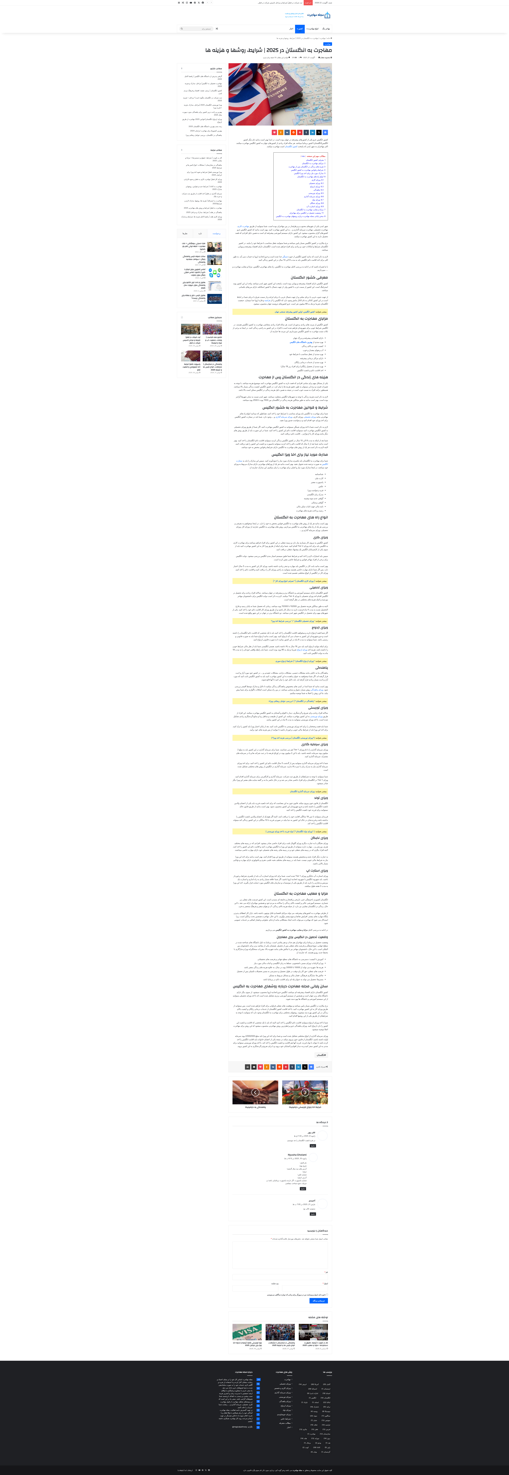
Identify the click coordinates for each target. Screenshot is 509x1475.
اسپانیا (326, 1393)
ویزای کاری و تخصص (282, 1388)
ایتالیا (326, 1402)
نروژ (327, 1438)
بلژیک (304, 1402)
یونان (314, 1452)
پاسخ (313, 1146)
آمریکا (315, 1384)
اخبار (291, 29)
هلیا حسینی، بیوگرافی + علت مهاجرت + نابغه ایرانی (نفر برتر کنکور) (193, 246)
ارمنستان (325, 1389)
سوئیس (326, 1420)
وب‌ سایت (274, 1283)
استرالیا (312, 1389)
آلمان (326, 1384)
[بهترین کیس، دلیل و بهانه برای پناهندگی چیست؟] (214, 299)
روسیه (314, 1411)
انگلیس (312, 1398)
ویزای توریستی (316, 716)
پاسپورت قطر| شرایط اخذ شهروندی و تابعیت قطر (191, 367)
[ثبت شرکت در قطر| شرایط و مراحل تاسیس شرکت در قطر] (190, 329)
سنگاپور (326, 1416)
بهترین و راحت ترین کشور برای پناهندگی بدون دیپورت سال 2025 (194, 285)
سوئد (313, 1416)
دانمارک (314, 1407)
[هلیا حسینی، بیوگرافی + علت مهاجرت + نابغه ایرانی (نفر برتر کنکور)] (214, 247)
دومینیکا (326, 1411)
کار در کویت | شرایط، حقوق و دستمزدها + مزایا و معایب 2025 (315, 1344)
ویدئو (318, 1443)
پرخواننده (216, 233)
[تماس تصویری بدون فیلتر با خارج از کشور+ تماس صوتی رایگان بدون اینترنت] (214, 273)
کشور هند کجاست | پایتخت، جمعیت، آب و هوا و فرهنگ (213, 340)
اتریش (302, 1384)
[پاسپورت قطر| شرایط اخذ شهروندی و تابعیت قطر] (190, 356)
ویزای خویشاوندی (284, 1414)
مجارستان (325, 1434)
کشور (300, 29)
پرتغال (307, 1443)
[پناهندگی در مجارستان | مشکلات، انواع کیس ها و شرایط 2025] (280, 1332)
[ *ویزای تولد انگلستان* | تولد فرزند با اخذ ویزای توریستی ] (290, 831)
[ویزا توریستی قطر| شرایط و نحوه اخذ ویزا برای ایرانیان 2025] (247, 1332)
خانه (328, 38)
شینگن (285, 256)
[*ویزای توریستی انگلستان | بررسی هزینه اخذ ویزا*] (293, 738)
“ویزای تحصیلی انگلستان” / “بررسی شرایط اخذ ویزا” (293, 621)
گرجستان (325, 1452)
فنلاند (313, 1425)
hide (303, 156)
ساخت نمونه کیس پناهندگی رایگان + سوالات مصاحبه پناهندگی (194, 259)
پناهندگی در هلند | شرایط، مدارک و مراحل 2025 (204, 212)
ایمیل (325, 1283)
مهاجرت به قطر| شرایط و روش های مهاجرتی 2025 (203, 208)
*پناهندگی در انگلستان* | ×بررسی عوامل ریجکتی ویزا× (292, 701)
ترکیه (326, 1407)
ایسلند (315, 1402)
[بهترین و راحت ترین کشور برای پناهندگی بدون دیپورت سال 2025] (214, 286)
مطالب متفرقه (285, 1423)
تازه (200, 233)
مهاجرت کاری (243, 226)
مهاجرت (322, 38)
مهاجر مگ (326, 29)
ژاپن (327, 1447)
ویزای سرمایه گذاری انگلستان (302, 791)
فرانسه (267, 300)
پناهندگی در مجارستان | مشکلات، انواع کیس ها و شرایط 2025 (281, 1344)
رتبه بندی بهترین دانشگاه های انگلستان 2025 (205, 126)
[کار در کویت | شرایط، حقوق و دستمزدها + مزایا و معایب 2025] (313, 1332)
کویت (305, 1447)
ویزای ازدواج (302, 649)
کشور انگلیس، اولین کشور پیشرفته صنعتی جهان (295, 311)
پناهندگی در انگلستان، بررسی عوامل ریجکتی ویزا (204, 135)
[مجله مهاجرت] (306, 15)
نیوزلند (315, 1438)
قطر (314, 1429)
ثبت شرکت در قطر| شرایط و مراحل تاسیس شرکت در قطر (191, 340)
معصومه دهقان (325, 57)
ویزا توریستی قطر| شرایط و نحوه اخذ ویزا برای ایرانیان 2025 (247, 1344)
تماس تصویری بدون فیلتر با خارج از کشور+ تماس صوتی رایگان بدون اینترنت (194, 272)
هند (328, 1443)
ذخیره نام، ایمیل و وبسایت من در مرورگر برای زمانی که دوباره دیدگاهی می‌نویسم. (296, 1295)
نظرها (185, 233)
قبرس (326, 1429)
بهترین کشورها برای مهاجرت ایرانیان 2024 (206, 131)
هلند (303, 1438)
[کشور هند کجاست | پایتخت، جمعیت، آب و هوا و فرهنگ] (212, 329)
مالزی (303, 1429)
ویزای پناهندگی (317, 689)
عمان (314, 1420)
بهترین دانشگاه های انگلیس (301, 342)
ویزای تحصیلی (310, 417)
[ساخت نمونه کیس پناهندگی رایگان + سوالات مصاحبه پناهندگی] (214, 260)
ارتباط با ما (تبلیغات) (185, 1470)
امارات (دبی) (312, 1393)
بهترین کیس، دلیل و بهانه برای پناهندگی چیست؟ (193, 297)
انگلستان (320, 1055)
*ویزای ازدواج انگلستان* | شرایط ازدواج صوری (295, 661)
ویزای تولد (287, 1410)
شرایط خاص (286, 1419)
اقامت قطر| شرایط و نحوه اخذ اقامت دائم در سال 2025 (281, 3)
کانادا (316, 1447)
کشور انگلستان (291, 146)
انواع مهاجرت (313, 29)
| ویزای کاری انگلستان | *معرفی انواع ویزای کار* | (294, 581)
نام (326, 1272)
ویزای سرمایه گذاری (283, 417)
